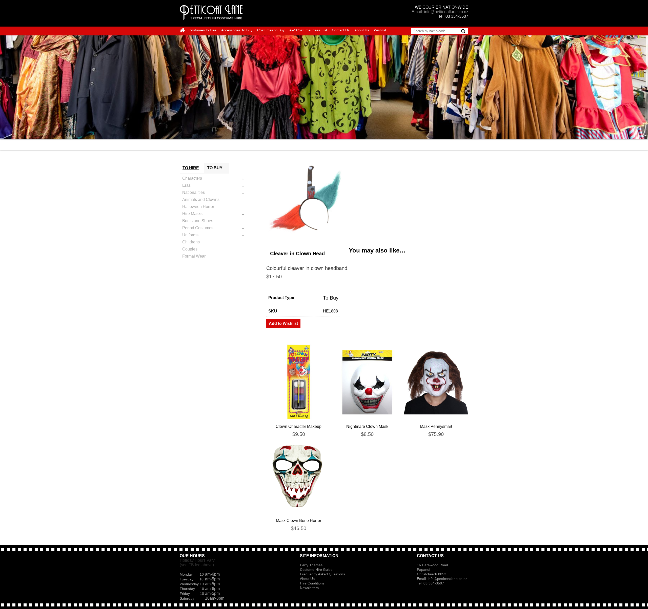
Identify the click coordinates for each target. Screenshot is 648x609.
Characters (192, 178)
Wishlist (380, 30)
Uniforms (190, 235)
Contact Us (341, 30)
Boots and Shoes (197, 221)
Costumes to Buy (271, 30)
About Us (361, 30)
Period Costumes (197, 228)
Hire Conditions (312, 583)
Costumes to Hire (202, 30)
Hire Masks (192, 214)
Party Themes (311, 565)
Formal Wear (194, 256)
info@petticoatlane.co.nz (448, 579)
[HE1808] (367, 201)
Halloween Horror (198, 206)
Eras (186, 185)
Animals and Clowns (200, 199)
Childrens (191, 242)
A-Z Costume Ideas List (308, 30)
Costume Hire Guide (316, 570)
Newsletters (309, 588)
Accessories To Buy (236, 30)
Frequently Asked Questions (322, 574)
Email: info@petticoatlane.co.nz (440, 12)
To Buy (330, 298)
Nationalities (193, 192)
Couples (189, 249)
